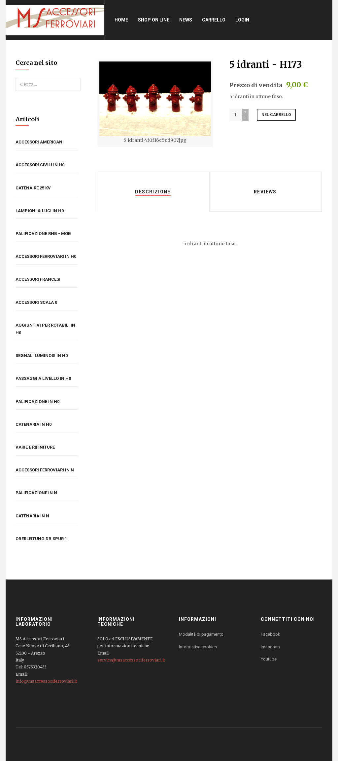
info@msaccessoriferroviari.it (46, 681)
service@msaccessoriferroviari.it (131, 660)
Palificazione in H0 (37, 401)
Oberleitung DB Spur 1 (41, 538)
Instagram (270, 646)
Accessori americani (40, 142)
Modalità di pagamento (201, 634)
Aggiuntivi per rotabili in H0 (45, 329)
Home (121, 19)
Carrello (213, 19)
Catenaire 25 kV (33, 187)
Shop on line (153, 19)
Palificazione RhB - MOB (43, 233)
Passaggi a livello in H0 (43, 378)
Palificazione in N (36, 492)
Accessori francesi (38, 279)
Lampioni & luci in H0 (40, 210)
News (185, 19)
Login (242, 19)
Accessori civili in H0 (40, 164)
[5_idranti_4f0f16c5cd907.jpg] (155, 98)
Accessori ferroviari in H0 (46, 256)
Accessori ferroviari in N (45, 469)
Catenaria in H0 (33, 424)
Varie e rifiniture (35, 447)
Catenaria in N (32, 515)
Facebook (270, 634)
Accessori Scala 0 (36, 302)
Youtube (269, 659)
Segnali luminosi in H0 (42, 355)
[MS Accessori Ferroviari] (55, 20)
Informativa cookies (198, 646)
